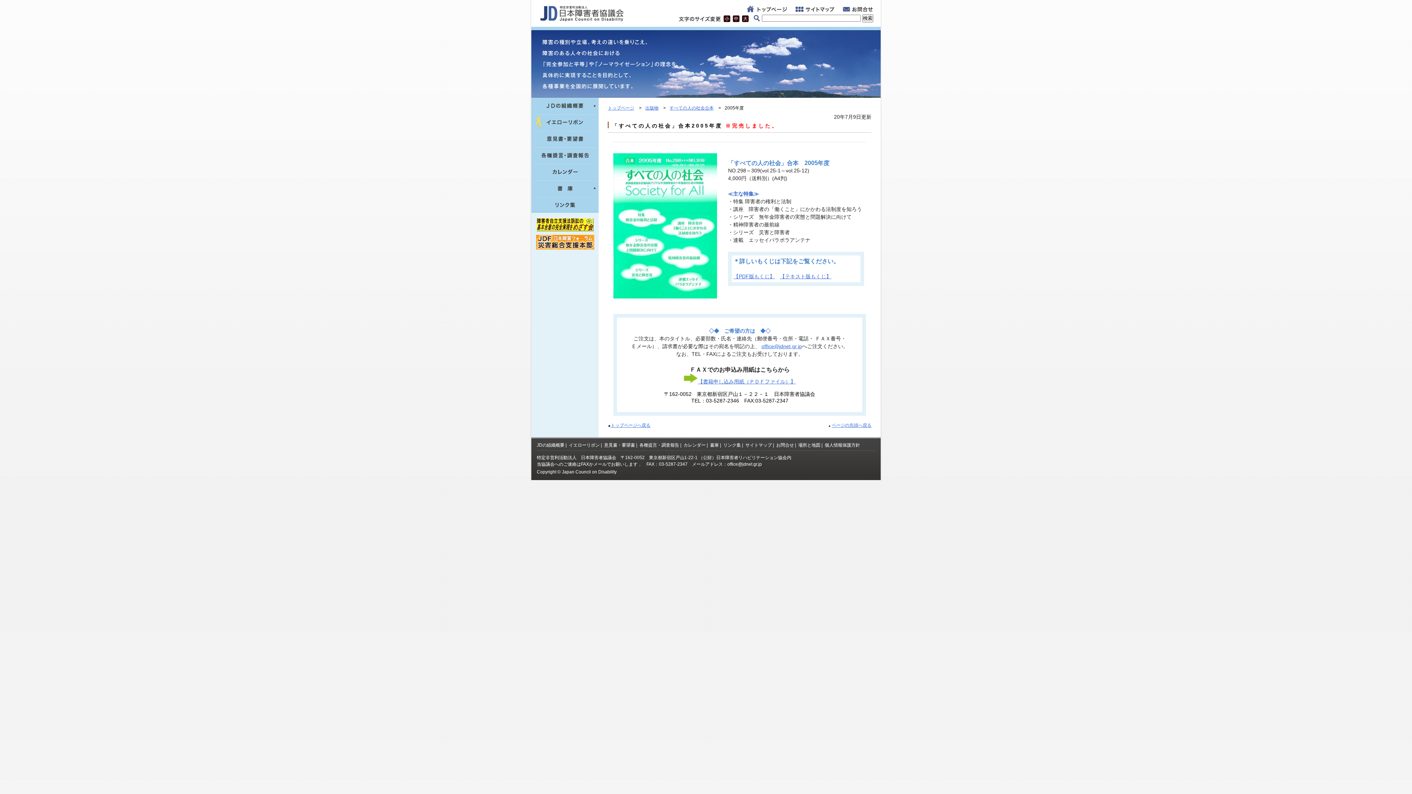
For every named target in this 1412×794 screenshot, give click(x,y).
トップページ (621, 108)
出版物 (652, 108)
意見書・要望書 (619, 445)
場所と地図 (809, 445)
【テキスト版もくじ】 (805, 276)
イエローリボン (584, 445)
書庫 (714, 445)
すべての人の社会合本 (692, 108)
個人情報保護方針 (842, 445)
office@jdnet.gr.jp (782, 346)
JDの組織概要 (550, 445)
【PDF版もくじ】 (754, 276)
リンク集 (732, 445)
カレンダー (695, 445)
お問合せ (785, 445)
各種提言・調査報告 (659, 445)
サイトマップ (758, 445)
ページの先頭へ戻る (851, 425)
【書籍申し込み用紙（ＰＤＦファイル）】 (747, 382)
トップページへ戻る (630, 425)
